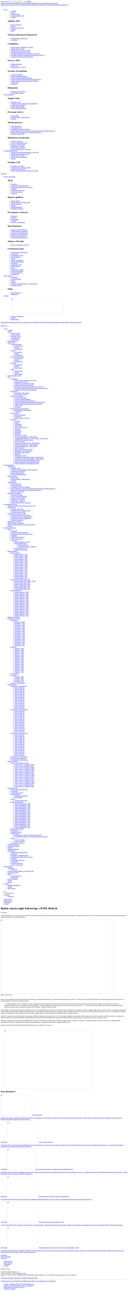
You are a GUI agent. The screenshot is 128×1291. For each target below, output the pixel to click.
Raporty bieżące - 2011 (21, 578)
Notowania (14, 531)
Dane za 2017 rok (19, 702)
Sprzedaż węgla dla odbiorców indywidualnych (24, 470)
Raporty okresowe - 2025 (22, 593)
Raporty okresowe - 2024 (22, 595)
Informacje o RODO (10, 1289)
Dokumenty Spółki (16, 832)
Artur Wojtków (15, 339)
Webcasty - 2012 (19, 670)
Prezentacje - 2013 (20, 642)
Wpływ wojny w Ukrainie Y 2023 (24, 778)
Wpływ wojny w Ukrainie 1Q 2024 (24, 777)
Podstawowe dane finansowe (19, 686)
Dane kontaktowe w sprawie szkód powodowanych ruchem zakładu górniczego (33, 488)
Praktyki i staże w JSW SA (22, 418)
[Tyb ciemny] (1, 6)
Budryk (13, 350)
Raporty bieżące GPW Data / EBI (20, 579)
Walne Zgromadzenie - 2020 (22, 813)
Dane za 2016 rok (19, 703)
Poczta (56, 3)
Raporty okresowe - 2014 (22, 611)
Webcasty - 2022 (19, 655)
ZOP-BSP (17, 421)
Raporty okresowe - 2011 (22, 615)
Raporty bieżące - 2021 (21, 562)
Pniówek (13, 363)
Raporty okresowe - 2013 (22, 612)
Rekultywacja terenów (21, 455)
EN (67, 5)
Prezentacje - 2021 (20, 629)
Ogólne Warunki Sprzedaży (18, 474)
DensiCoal (17, 454)
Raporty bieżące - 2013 (21, 575)
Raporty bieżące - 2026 (21, 554)
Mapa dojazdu (18, 349)
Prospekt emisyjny (23, 545)
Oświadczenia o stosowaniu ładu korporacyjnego (28, 835)
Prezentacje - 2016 (20, 637)
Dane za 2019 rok (19, 698)
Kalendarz (14, 535)
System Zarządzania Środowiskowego (25, 401)
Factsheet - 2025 (19, 678)
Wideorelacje (14, 877)
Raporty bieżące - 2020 (21, 564)
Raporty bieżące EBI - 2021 (22, 589)
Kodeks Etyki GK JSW (21, 382)
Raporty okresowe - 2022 (22, 598)
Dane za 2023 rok (19, 692)
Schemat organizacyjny (21, 800)
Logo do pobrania (13, 879)
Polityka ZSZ (18, 405)
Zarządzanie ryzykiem (17, 843)
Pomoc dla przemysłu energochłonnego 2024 (27, 460)
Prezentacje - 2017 (20, 636)
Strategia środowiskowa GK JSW (17, 513)
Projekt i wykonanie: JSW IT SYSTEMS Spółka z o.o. (19, 1284)
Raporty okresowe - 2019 (22, 603)
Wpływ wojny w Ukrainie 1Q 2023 (24, 783)
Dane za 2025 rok (19, 689)
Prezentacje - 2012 (20, 644)
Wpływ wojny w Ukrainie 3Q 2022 (24, 786)
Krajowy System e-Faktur (18, 498)
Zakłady (10, 887)
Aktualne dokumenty (17, 495)
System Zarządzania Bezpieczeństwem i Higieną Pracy (30, 402)
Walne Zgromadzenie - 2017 (22, 818)
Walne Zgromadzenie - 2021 (22, 811)
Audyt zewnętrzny (20, 840)
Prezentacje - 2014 (20, 640)
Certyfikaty (18, 407)
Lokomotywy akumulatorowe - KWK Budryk (27, 443)
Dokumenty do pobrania (14, 493)
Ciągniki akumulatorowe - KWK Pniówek (26, 444)
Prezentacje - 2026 (20, 622)
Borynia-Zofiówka (16, 344)
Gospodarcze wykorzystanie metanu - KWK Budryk (29, 459)
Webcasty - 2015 (19, 665)
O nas (5, 9)
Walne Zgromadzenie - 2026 (22, 803)
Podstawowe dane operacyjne (19, 733)
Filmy (9, 874)
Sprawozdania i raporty (21, 394)
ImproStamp (18, 430)
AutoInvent (18, 432)
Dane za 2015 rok (19, 705)
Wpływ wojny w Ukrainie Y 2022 (24, 785)
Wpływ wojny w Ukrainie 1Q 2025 (24, 771)
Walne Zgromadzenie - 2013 (22, 824)
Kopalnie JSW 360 (13, 872)
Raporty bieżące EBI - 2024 (22, 584)
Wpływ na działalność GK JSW (20, 763)
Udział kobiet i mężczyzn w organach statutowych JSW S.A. (31, 836)
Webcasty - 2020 (19, 658)
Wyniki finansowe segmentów (19, 709)
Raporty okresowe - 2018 (22, 604)
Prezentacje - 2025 (20, 623)
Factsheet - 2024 (19, 680)
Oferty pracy (18, 416)
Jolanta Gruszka (15, 333)
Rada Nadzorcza (12, 341)
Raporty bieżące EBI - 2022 (22, 587)
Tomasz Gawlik (15, 335)
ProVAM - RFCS (19, 448)
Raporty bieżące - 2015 (21, 571)
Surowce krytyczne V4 (21, 427)
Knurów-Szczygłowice (17, 357)
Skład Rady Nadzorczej (21, 796)
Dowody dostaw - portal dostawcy (20, 479)
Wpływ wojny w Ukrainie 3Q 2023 (24, 780)
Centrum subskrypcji (13, 844)
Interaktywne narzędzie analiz (19, 756)
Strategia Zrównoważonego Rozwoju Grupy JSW (21, 506)
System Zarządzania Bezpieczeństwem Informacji (28, 404)
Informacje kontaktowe (14, 885)
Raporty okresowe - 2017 (22, 606)
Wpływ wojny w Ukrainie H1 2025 (24, 769)
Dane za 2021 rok (19, 695)
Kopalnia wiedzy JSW (17, 509)
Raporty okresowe (16, 590)
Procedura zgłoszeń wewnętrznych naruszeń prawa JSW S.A (31, 388)
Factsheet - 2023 (19, 681)
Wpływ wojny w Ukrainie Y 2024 (24, 772)
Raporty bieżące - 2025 (21, 556)
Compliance (14, 379)
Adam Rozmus (15, 338)
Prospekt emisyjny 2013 (21, 548)
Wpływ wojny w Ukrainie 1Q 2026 (24, 764)
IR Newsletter (15, 673)
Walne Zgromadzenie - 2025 (22, 805)
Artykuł (6, 895)
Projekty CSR (11, 507)
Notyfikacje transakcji (14, 846)
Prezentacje (14, 620)
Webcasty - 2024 (19, 651)
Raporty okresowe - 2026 (22, 592)
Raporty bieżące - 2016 (21, 570)
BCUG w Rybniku (20, 441)
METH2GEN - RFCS (21, 435)
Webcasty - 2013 (19, 669)
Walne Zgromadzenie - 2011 (22, 827)
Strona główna (8, 899)
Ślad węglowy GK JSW (14, 521)
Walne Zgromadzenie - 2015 (22, 821)
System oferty (15, 477)
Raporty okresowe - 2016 (22, 607)
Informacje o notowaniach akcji (19, 532)
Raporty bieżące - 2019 (21, 565)
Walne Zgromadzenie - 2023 (22, 808)
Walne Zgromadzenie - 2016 (22, 819)
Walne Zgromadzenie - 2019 (22, 814)
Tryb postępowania (16, 485)
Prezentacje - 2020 (20, 631)
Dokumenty (14, 391)
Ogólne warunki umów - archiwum (21, 502)
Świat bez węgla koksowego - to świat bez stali (21, 871)
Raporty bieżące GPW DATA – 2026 (25, 581)
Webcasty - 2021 (19, 656)
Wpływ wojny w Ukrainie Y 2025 (24, 766)
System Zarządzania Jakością (23, 399)
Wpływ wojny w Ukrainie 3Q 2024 (24, 774)
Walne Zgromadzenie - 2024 (22, 807)
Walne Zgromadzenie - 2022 (22, 810)
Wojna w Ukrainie (13, 761)
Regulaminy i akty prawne (22, 393)
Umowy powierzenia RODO (19, 496)
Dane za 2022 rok (19, 694)
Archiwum (14, 540)
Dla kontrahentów (9, 94)
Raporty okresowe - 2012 (22, 614)
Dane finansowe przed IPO (18, 758)
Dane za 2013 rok (19, 708)
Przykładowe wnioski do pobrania (20, 487)
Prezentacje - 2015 (20, 639)
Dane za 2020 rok (19, 697)
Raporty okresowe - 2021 (22, 600)
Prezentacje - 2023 (20, 626)
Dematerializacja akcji (17, 792)
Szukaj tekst (4, 1)
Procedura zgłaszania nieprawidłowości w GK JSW (29, 386)
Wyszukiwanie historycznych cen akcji (21, 534)
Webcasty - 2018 (19, 661)
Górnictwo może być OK (18, 512)
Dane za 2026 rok (19, 687)
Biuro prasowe (8, 276)
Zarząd (9, 332)
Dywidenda (14, 830)
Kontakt (6, 296)
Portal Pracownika (40, 3)
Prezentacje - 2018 (20, 634)
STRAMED (18, 424)
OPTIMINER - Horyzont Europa (24, 440)
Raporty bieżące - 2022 (21, 560)
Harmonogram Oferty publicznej (27, 546)
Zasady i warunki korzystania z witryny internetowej (18, 1285)
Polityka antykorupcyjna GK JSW (24, 385)
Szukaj (29, 1)
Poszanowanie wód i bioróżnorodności (21, 517)
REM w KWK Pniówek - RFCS (24, 449)
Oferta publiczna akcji (21, 543)
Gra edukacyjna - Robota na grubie (20, 510)
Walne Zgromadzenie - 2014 (22, 822)
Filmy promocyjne (16, 876)
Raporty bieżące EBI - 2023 (22, 586)
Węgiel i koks (11, 466)
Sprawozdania (18, 797)
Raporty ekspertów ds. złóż (22, 542)
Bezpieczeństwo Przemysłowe (23, 410)
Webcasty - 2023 (19, 653)
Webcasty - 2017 (19, 662)
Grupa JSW (15, 5)
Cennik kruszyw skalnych (18, 471)
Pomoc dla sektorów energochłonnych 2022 (27, 463)
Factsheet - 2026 (19, 676)
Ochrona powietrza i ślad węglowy (20, 515)
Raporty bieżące (15, 553)
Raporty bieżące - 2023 (21, 559)
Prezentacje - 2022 (20, 628)
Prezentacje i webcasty (14, 618)
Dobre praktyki (15, 833)
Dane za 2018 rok (19, 700)
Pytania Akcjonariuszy (14, 617)
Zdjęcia (10, 880)
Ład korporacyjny (13, 788)
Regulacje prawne (16, 484)
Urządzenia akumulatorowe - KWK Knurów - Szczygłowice (31, 438)
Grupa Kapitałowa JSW (14, 375)
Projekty (13, 419)
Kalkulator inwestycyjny (18, 537)
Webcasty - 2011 (19, 672)
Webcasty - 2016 (19, 664)
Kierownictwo (19, 346)
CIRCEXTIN (18, 426)
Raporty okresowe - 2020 (22, 601)
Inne (9, 377)
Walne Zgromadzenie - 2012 (22, 825)
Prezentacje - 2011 (20, 645)
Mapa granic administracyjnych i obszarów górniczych (26, 490)
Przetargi (13, 480)
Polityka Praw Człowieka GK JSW (24, 383)
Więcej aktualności (6, 1256)
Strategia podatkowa (13, 849)
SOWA (17, 422)
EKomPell (17, 433)
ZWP (12, 369)
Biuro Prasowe (8, 866)
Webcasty (13, 647)
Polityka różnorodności (17, 829)
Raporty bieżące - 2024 (21, 557)
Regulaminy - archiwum (17, 499)
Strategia (10, 847)
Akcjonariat (14, 791)
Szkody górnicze (12, 482)
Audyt (13, 838)
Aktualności (11, 868)
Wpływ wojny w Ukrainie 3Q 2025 (24, 767)
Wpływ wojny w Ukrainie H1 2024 (24, 775)
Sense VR (17, 429)
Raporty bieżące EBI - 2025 (22, 582)
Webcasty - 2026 (19, 648)
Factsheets (14, 675)
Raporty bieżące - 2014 (21, 573)
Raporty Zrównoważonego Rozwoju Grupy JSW (21, 524)
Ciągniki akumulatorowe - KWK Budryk (26, 437)
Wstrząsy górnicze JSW (17, 491)
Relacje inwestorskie (9, 176)
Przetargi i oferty (12, 476)
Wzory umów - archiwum (18, 501)
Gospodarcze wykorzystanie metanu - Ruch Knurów (29, 457)
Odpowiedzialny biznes (10, 151)
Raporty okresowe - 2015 (22, 609)
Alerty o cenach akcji (17, 538)
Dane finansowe (12, 684)
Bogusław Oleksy (16, 336)
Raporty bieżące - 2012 (21, 576)
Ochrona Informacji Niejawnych (20, 408)
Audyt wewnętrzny (20, 841)
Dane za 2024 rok (19, 691)
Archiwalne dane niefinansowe (19, 760)
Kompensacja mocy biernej (22, 452)
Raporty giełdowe (13, 551)
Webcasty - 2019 (19, 659)
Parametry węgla (15, 468)
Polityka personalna (20, 415)
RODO (17, 3)
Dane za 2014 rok (19, 706)
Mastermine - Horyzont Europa (23, 451)
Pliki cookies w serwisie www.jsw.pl (14, 1287)
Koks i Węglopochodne (17, 473)
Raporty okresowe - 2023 (22, 597)
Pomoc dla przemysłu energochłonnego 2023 (27, 462)
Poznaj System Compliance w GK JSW (25, 380)
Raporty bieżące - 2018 (21, 567)
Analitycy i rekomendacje (18, 683)
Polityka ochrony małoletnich (16, 523)
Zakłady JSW (11, 343)
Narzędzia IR (11, 850)
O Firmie (10, 330)
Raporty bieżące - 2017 (21, 568)
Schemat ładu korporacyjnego (19, 789)
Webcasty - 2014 (19, 667)
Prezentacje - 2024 (20, 625)
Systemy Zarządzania (17, 396)
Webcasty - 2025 (19, 650)
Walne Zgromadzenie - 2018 (22, 816)
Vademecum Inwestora (21, 549)
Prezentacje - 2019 (20, 633)
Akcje (9, 529)
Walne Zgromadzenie (17, 802)
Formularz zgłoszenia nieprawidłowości (25, 390)
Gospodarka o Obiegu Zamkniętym (21, 518)
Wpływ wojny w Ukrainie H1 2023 (24, 782)
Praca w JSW (15, 413)
